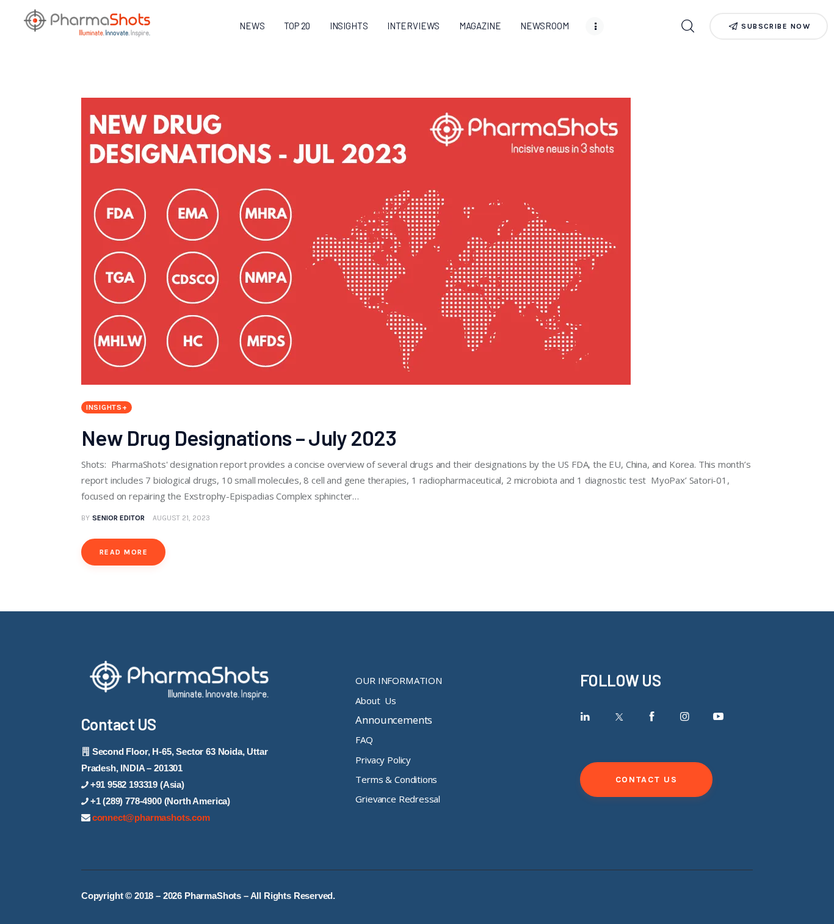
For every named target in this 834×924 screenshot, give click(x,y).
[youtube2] (718, 716)
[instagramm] (685, 716)
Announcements (393, 720)
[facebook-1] (652, 716)
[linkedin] (585, 716)
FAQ (364, 739)
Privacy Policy (383, 760)
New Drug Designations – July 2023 (238, 437)
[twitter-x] (618, 716)
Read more (124, 552)
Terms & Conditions (396, 779)
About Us (375, 700)
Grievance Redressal (397, 799)
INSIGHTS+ (106, 407)
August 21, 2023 (181, 518)
